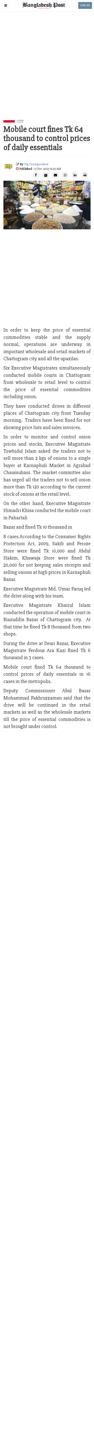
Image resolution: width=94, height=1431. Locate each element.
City (20, 121)
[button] (6, 5)
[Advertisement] (47, 71)
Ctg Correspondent (36, 164)
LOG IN (85, 5)
